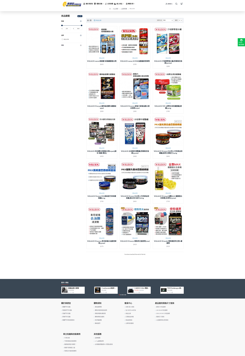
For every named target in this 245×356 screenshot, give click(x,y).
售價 (62, 21)
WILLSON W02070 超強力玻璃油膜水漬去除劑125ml (134, 107)
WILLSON (101, 58)
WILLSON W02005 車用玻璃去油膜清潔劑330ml (101, 242)
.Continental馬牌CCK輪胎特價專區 (109, 288)
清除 (81, 16)
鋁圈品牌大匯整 (73, 288)
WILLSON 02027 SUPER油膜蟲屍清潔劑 (135, 61)
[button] (119, 294)
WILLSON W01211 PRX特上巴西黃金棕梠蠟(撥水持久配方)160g (135, 197)
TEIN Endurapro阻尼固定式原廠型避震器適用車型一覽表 (175, 288)
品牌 (62, 35)
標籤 (62, 45)
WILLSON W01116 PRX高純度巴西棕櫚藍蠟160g (101, 197)
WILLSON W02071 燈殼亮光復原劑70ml (135, 241)
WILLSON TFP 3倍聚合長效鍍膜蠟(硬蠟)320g (168, 107)
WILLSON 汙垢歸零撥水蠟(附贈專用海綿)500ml (168, 62)
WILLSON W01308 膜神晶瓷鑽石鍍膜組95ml (101, 107)
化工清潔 (115, 9)
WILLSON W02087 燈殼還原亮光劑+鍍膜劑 (168, 242)
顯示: (176, 20)
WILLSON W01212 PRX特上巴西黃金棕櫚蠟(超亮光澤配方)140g (168, 152)
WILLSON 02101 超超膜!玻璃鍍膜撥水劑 (101, 61)
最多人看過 (64, 283)
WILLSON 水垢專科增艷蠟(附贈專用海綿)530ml (135, 152)
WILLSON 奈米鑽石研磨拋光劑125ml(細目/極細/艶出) (101, 152)
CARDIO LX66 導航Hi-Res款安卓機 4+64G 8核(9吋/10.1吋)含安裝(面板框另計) (142, 288)
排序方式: (159, 20)
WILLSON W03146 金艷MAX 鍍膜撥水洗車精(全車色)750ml (168, 197)
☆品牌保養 (124, 9)
